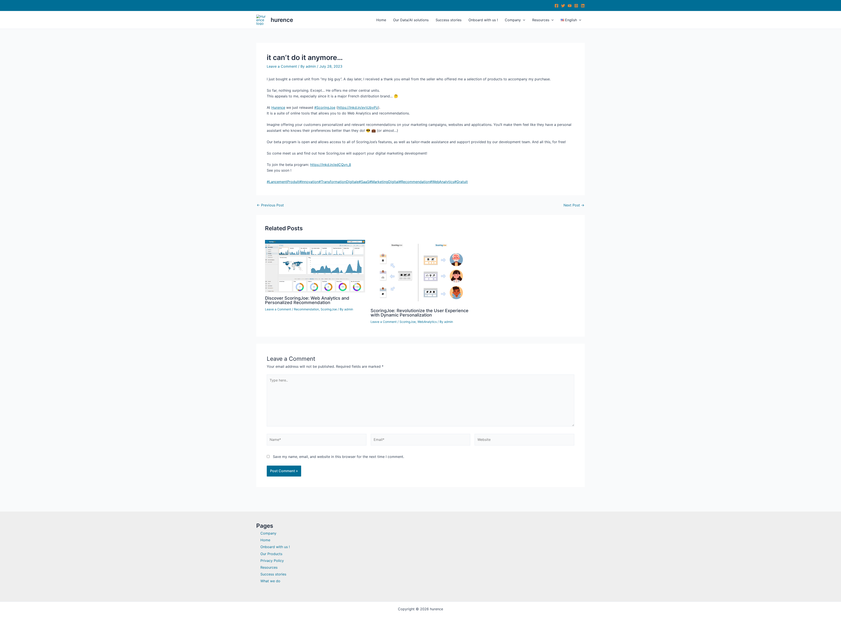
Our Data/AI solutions (411, 20)
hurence (282, 19)
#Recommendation (414, 181)
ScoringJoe (329, 309)
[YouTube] (570, 6)
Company (513, 20)
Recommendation (306, 309)
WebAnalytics (427, 322)
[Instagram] (576, 6)
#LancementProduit (283, 181)
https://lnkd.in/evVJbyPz (358, 107)
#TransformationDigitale (339, 181)
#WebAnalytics (442, 181)
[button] (523, 20)
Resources (540, 20)
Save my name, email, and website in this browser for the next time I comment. (338, 456)
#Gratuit (461, 181)
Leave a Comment (282, 66)
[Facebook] (556, 6)
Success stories (448, 20)
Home (381, 20)
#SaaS (364, 181)
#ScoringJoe (324, 107)
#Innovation (309, 181)
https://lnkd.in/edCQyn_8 (330, 164)
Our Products (271, 554)
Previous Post (270, 205)
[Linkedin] (583, 6)
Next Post (574, 205)
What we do (270, 581)
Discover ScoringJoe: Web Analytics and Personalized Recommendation (307, 300)
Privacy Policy (272, 560)
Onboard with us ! (483, 20)
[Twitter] (563, 6)
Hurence (278, 107)
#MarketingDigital (384, 181)
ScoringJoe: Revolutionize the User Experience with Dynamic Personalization (419, 313)
